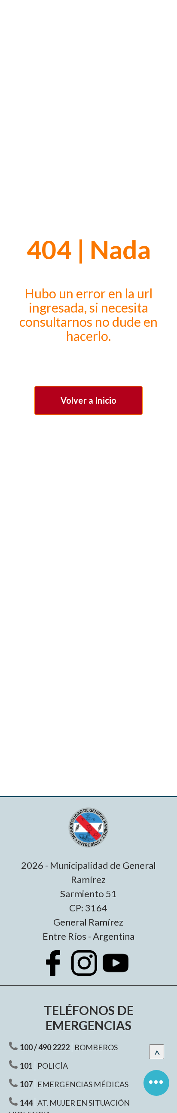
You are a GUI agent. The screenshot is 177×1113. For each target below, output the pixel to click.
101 (26, 1065)
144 (26, 1102)
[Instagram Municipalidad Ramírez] (88, 969)
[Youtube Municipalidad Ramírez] (120, 969)
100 (26, 1047)
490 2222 (54, 1047)
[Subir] (156, 1051)
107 (26, 1084)
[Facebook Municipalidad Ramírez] (57, 969)
